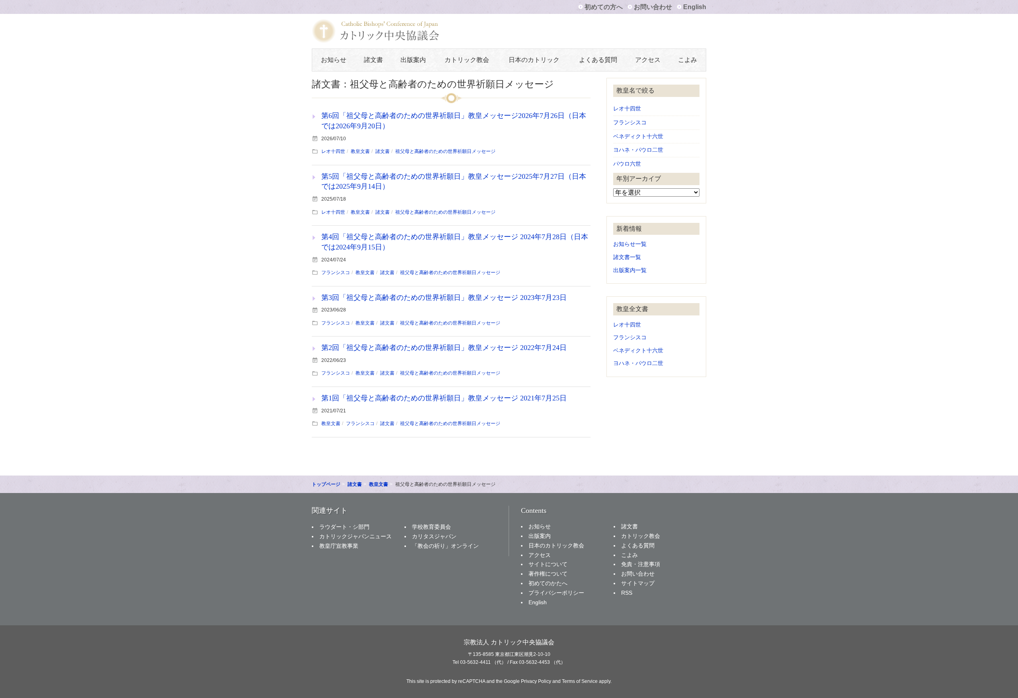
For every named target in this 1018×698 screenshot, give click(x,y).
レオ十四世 (333, 151)
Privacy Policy (536, 681)
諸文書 (373, 59)
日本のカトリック (534, 59)
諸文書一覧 (627, 257)
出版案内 (413, 59)
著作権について (547, 573)
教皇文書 (360, 151)
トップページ (326, 484)
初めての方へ (604, 7)
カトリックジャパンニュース (355, 536)
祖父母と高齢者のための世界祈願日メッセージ (445, 151)
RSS (626, 593)
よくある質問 (598, 59)
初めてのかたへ (547, 583)
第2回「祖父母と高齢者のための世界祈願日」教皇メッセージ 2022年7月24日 (444, 348)
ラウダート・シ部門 (344, 527)
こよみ (687, 59)
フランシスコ (335, 272)
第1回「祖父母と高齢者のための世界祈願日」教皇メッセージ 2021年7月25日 (444, 398)
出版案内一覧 (630, 270)
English (694, 7)
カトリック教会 (467, 59)
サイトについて (547, 564)
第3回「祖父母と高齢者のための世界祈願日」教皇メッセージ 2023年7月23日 (444, 298)
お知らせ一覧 (630, 244)
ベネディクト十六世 (638, 136)
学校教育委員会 (431, 527)
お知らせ (333, 59)
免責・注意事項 (640, 564)
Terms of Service (580, 681)
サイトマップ (638, 583)
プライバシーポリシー (556, 593)
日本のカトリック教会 (556, 545)
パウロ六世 (627, 164)
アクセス (648, 59)
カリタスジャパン (434, 536)
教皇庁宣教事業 (338, 546)
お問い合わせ (653, 7)
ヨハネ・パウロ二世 (638, 150)
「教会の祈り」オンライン (445, 546)
